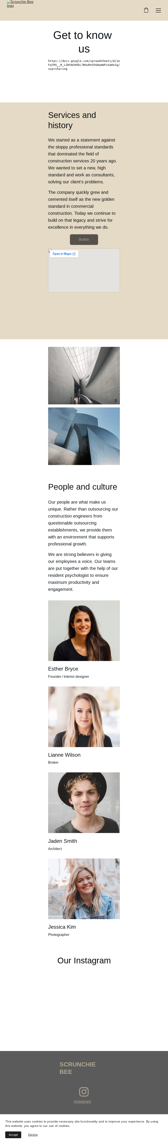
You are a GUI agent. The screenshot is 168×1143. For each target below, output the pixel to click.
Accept (13, 1134)
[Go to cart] (146, 10)
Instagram (82, 1101)
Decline (33, 1134)
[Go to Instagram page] (84, 1092)
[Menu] (158, 10)
